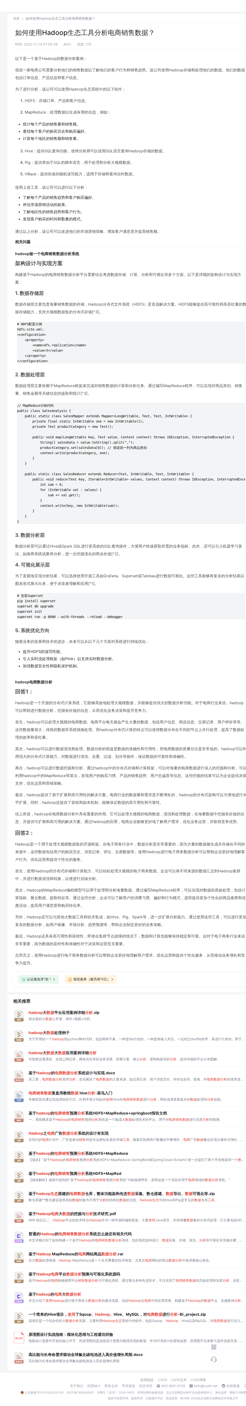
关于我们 (76, 1386)
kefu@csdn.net (206, 1386)
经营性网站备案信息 (150, 1392)
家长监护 (221, 1392)
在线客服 (233, 1386)
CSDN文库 (179, 1380)
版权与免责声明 (118, 1398)
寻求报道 (128, 1386)
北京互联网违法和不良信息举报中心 (189, 1392)
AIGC (67, 44)
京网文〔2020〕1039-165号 (116, 1392)
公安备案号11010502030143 (44, 1392)
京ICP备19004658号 (80, 1392)
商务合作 (111, 1386)
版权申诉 (137, 1398)
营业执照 (171, 1398)
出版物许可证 (154, 1398)
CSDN (162, 1380)
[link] (16, 18)
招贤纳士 (94, 1386)
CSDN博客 (198, 1380)
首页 (16, 18)
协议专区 (146, 1386)
